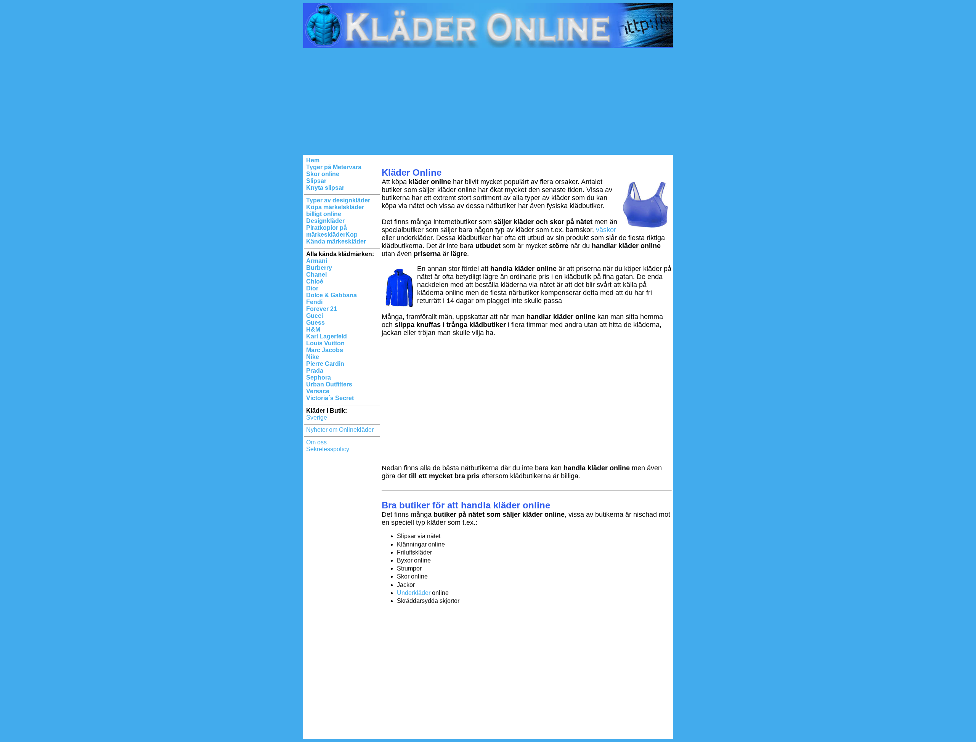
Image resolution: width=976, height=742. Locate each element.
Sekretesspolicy (327, 449)
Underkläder (413, 593)
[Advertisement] (488, 101)
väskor (606, 230)
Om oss (316, 442)
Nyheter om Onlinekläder (340, 429)
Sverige (316, 417)
